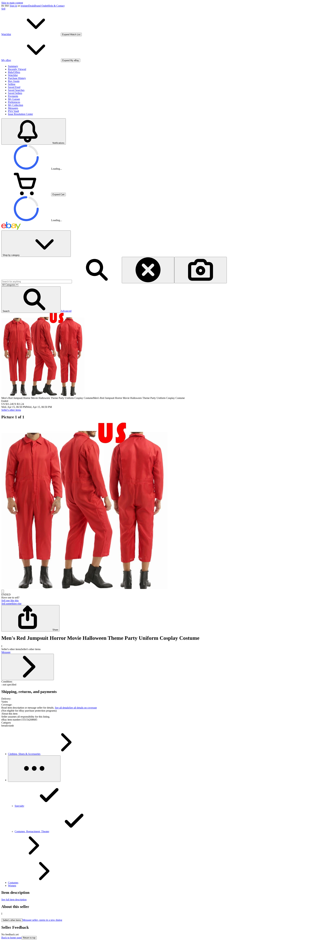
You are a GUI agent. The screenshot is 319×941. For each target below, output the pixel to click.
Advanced (66, 311)
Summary (13, 66)
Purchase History (17, 78)
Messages (13, 108)
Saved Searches (16, 90)
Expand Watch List (71, 34)
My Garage (14, 99)
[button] (31, 299)
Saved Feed (14, 87)
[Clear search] (148, 270)
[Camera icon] (200, 270)
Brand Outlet (41, 5)
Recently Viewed (17, 69)
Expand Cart (58, 194)
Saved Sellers (15, 93)
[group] (159, 506)
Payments (13, 96)
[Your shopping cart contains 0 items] (26, 194)
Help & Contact (56, 5)
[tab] (159, 713)
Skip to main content (12, 2)
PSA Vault (13, 111)
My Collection (15, 105)
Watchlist (13, 75)
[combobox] (36, 281)
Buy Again (13, 81)
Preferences (14, 102)
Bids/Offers (14, 72)
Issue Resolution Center (20, 114)
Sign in (13, 5)
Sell (3, 8)
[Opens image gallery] (2, 591)
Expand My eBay (70, 60)
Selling (11, 84)
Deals (31, 5)
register (24, 5)
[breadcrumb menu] (34, 768)
